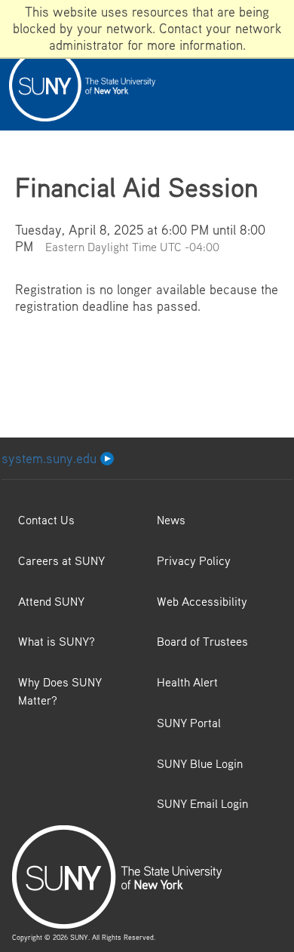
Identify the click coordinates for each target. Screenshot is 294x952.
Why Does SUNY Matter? (60, 691)
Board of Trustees (202, 641)
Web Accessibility (202, 601)
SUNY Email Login (202, 803)
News (171, 520)
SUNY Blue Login (200, 763)
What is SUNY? (56, 641)
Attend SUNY (51, 601)
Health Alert (187, 682)
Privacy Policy (194, 560)
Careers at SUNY (61, 560)
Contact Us (46, 520)
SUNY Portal (189, 722)
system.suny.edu (51, 458)
